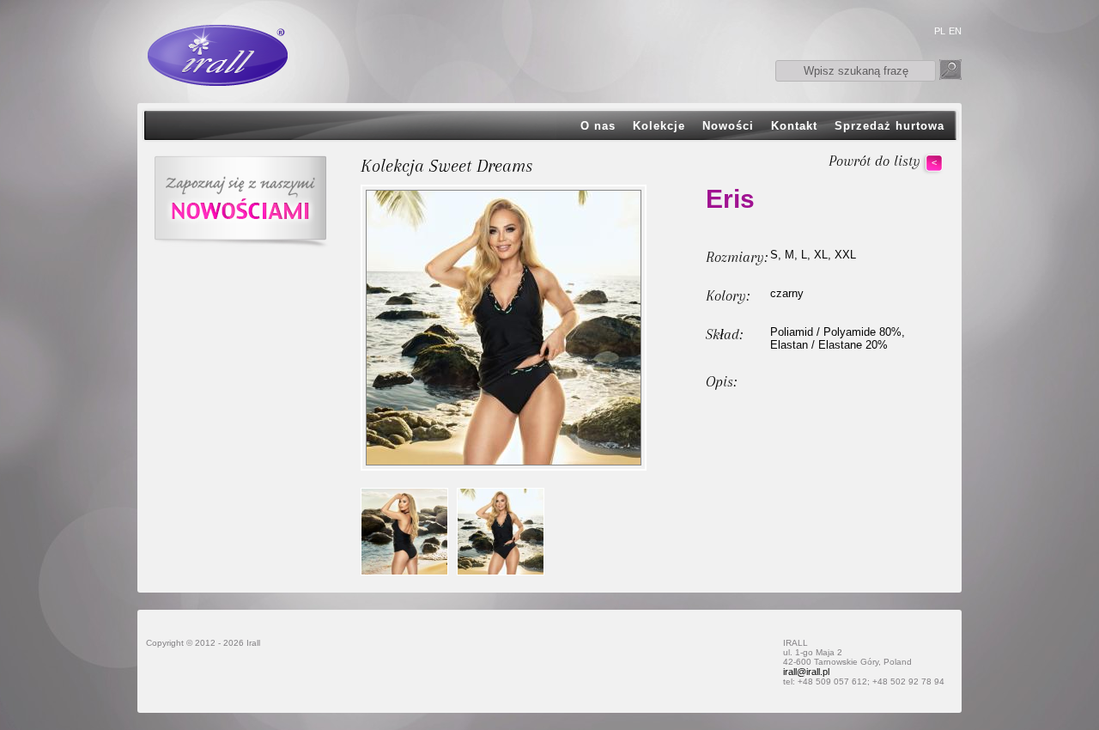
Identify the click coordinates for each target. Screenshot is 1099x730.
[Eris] (404, 531)
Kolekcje (659, 125)
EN (955, 31)
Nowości (728, 125)
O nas (598, 125)
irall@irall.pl (806, 671)
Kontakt (794, 125)
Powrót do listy (874, 160)
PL (939, 31)
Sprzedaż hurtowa (889, 125)
